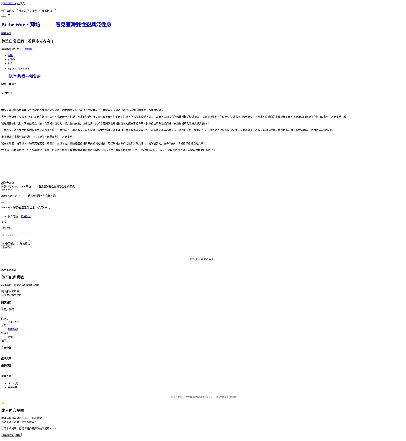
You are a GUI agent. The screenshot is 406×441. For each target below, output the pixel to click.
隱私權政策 (221, 397)
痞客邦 (25, 207)
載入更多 (7, 228)
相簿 (10, 55)
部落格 (11, 59)
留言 (32, 207)
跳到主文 (6, 33)
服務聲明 (233, 397)
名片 (10, 63)
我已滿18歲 (8, 435)
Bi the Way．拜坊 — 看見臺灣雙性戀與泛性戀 (56, 24)
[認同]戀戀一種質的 (24, 76)
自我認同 (26, 216)
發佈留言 (7, 247)
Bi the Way (7, 189)
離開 (18, 435)
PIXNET (179, 397)
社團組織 (27, 49)
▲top (4, 222)
